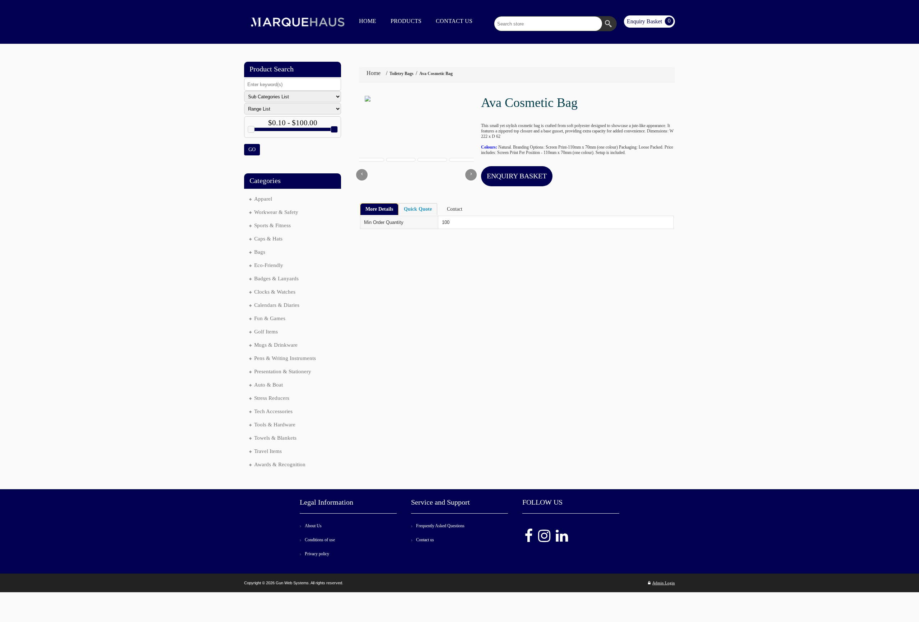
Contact (454, 209)
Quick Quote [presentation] (418, 209)
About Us (313, 525)
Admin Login (663, 583)
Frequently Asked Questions (440, 525)
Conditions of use (320, 539)
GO (252, 149)
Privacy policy (317, 553)
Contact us (425, 539)
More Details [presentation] (379, 209)
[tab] (379, 209)
